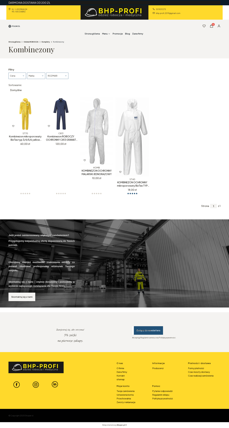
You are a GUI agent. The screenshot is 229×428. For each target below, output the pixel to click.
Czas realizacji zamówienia (200, 375)
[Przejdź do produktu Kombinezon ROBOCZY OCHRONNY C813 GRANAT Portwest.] (61, 114)
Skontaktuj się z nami (21, 296)
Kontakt (121, 375)
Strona (205, 206)
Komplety (46, 42)
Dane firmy (122, 372)
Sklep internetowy (113, 425)
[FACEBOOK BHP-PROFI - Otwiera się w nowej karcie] (16, 384)
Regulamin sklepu (160, 394)
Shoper (28, 415)
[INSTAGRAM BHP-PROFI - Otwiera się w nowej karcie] (36, 384)
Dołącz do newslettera (148, 330)
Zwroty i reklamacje (126, 402)
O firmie (120, 368)
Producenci (158, 368)
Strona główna (14, 42)
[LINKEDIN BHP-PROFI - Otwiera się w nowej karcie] (55, 384)
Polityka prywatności (162, 398)
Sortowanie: (15, 85)
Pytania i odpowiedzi (162, 391)
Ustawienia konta (125, 394)
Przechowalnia (124, 398)
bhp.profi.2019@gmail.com (168, 13)
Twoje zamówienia (126, 391)
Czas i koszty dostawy (199, 372)
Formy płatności (196, 368)
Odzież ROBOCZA (31, 42)
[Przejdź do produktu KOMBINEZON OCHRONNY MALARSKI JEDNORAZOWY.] (96, 131)
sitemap (121, 379)
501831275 (161, 9)
